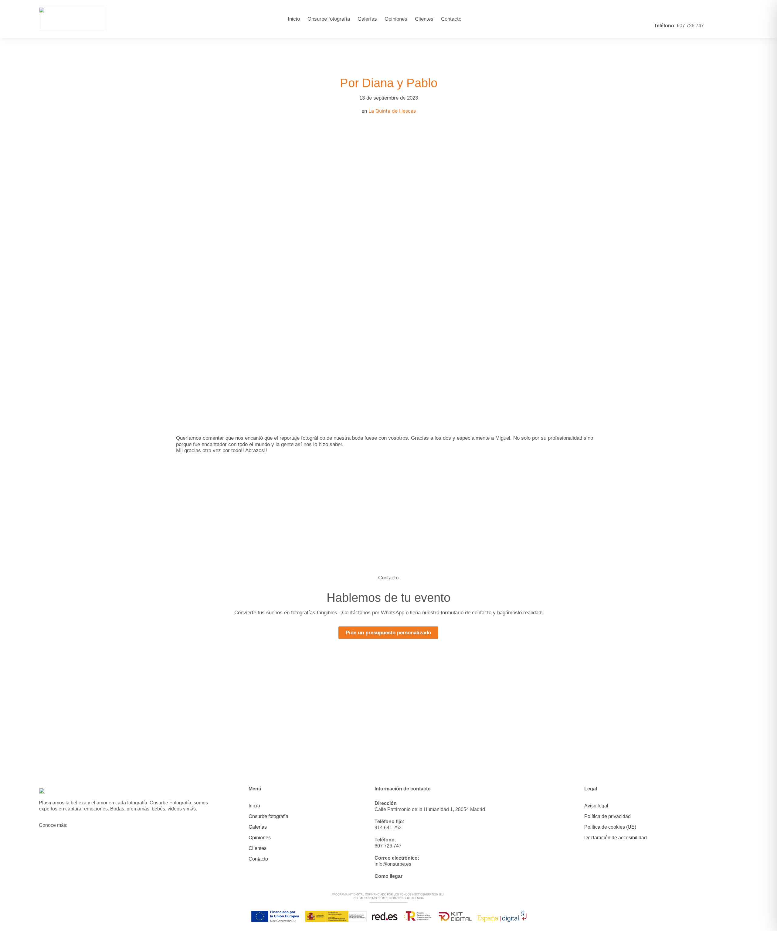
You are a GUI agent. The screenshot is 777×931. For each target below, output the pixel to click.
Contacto (451, 19)
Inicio (294, 19)
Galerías (367, 19)
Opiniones (396, 19)
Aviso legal (596, 805)
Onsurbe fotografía (328, 19)
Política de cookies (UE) (610, 827)
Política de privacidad (607, 816)
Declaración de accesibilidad (615, 837)
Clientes (424, 19)
